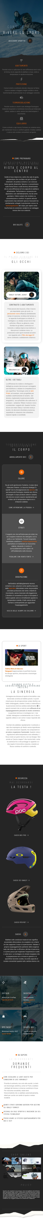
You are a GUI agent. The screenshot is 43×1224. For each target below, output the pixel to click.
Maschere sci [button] (14, 370)
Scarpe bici (29, 1027)
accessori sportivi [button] (17, 41)
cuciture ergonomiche (29, 541)
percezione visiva (13, 314)
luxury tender (6, 1034)
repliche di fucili (7, 1000)
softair (5, 993)
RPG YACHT (7, 1027)
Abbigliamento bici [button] (18, 457)
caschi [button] (18, 934)
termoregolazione (12, 206)
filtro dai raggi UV (28, 335)
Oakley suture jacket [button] (18, 295)
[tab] (21, 1078)
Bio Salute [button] (18, 224)
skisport (28, 993)
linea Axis (12, 588)
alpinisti (32, 490)
